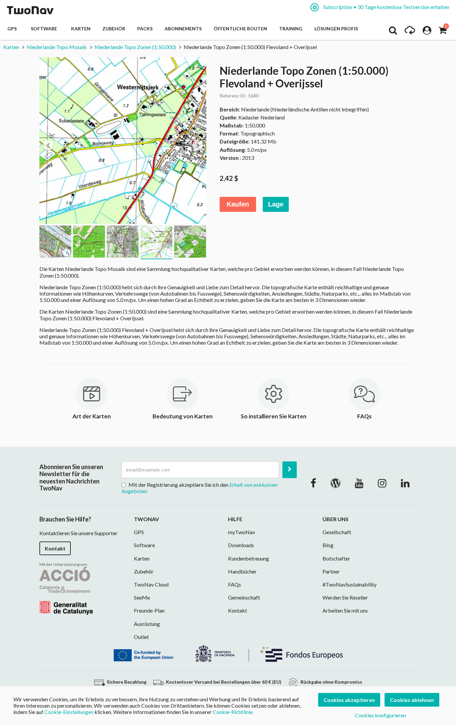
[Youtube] (359, 483)
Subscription (385, 7)
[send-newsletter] (289, 469)
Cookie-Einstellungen (68, 712)
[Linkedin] (405, 483)
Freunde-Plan (149, 610)
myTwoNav (241, 532)
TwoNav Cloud (151, 584)
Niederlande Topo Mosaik (57, 47)
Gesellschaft (336, 532)
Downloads (241, 545)
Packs (145, 28)
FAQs (234, 584)
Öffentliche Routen (240, 28)
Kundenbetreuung (248, 558)
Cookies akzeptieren (349, 700)
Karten (80, 28)
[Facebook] (313, 483)
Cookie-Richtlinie (233, 712)
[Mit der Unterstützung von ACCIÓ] (66, 590)
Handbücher (242, 571)
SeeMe (142, 597)
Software (45, 28)
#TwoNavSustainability (349, 584)
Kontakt (55, 548)
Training (290, 28)
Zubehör (113, 28)
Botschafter (336, 558)
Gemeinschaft (244, 597)
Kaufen (238, 204)
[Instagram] (382, 483)
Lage (275, 204)
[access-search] (393, 32)
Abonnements (183, 28)
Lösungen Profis (336, 28)
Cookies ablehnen (412, 700)
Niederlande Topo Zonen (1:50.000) (135, 47)
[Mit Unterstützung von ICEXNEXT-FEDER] (228, 652)
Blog (327, 545)
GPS (13, 28)
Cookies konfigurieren (380, 715)
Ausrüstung (147, 624)
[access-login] (427, 32)
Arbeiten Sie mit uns (345, 610)
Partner (331, 571)
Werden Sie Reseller (345, 597)
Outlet (141, 637)
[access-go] (410, 32)
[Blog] (335, 483)
